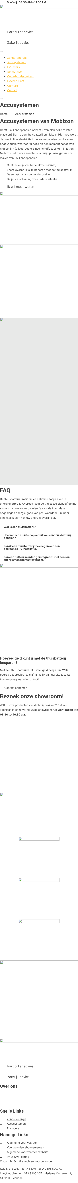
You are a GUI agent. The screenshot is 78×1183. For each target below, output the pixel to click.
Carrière (12, 85)
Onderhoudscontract (20, 76)
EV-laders (13, 67)
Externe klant (15, 81)
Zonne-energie (17, 57)
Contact (12, 90)
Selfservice (14, 71)
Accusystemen (16, 62)
